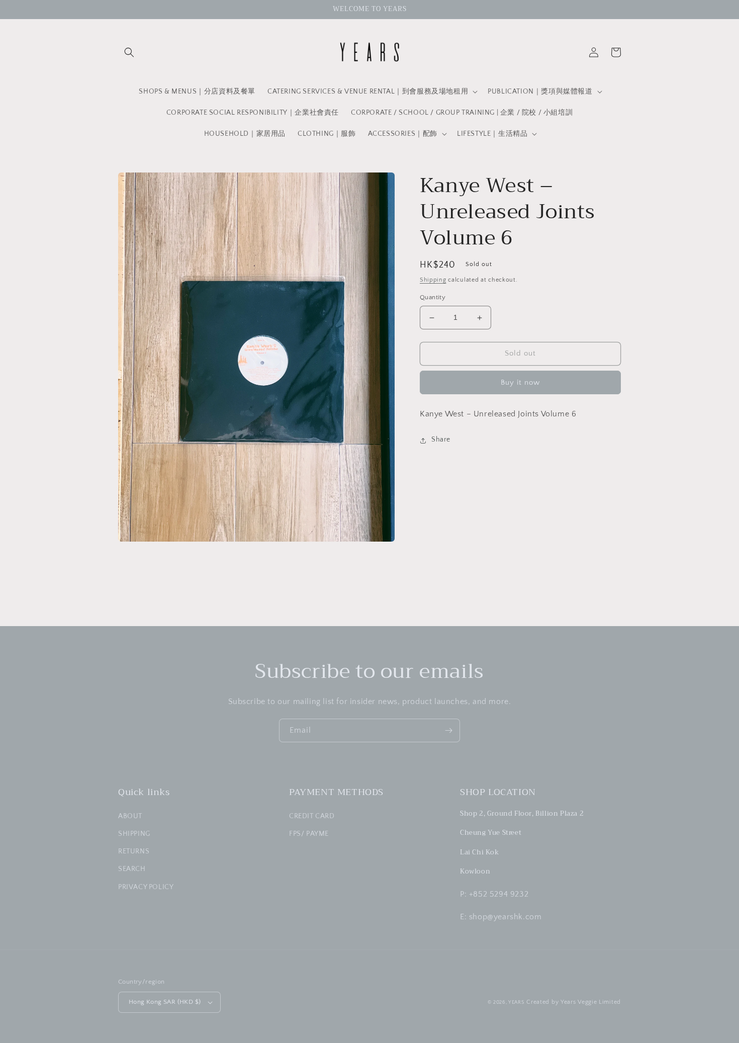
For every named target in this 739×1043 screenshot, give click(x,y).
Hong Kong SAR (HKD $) (165, 1001)
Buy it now (520, 382)
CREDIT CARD (312, 816)
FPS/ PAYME (309, 834)
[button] (129, 52)
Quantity (432, 297)
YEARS (516, 1002)
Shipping (433, 280)
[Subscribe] (448, 730)
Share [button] (440, 440)
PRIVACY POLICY (145, 887)
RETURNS (133, 851)
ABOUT (130, 816)
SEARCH (132, 869)
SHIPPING (134, 834)
